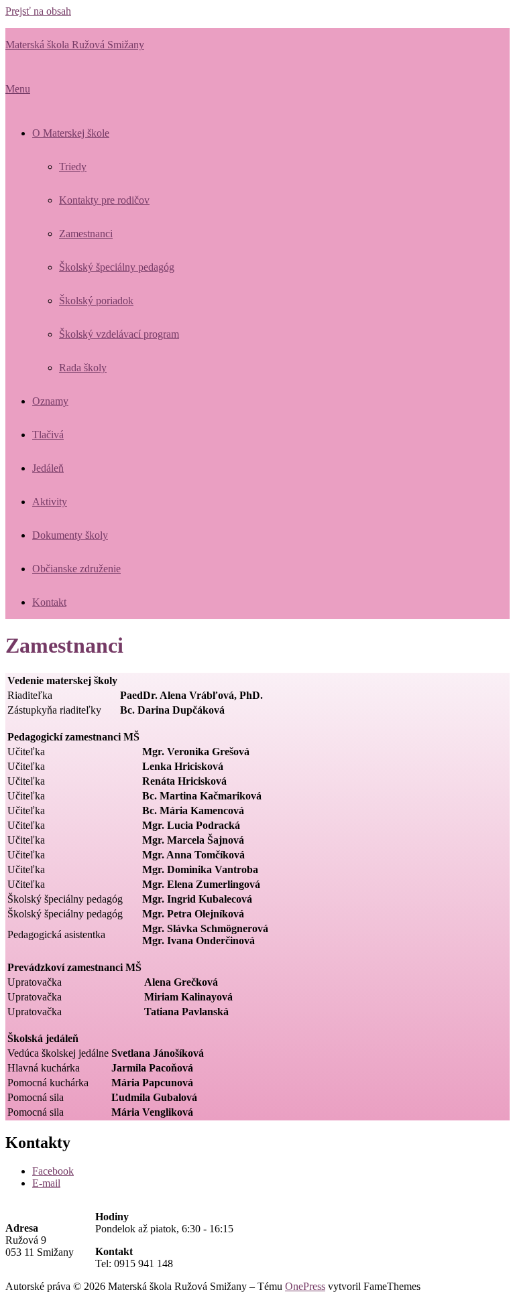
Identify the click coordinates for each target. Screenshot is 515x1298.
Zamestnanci (86, 233)
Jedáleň (48, 468)
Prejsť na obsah (38, 11)
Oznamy (50, 401)
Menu (17, 88)
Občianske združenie (76, 568)
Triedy (73, 166)
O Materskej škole (70, 133)
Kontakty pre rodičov (104, 200)
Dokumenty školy (70, 535)
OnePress (305, 1286)
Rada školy (83, 367)
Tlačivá (48, 434)
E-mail (46, 1183)
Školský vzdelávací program (119, 334)
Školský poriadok (96, 300)
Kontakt (49, 602)
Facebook (53, 1171)
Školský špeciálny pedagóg (116, 267)
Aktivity (49, 501)
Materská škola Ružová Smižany (74, 44)
